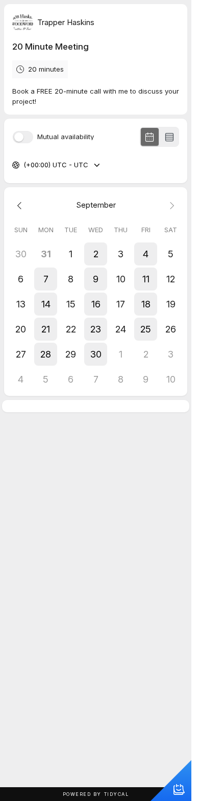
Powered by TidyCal (96, 794)
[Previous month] (20, 204)
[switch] (23, 137)
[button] (95, 253)
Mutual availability (65, 137)
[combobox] (24, 165)
